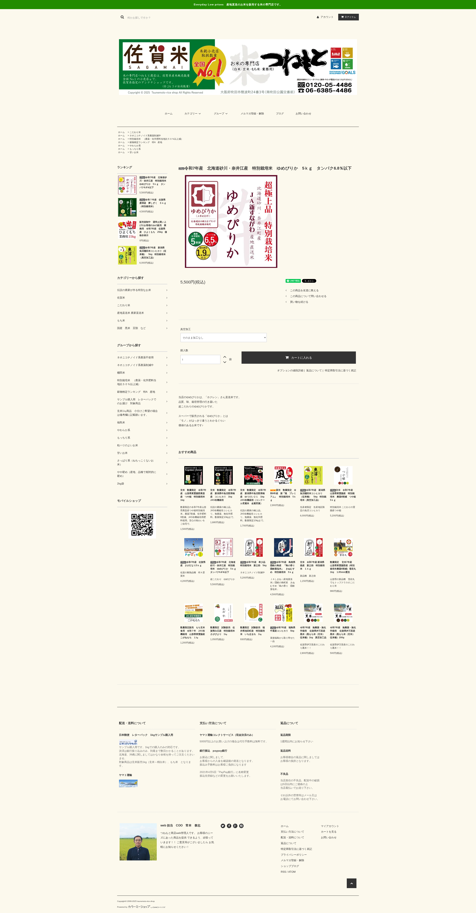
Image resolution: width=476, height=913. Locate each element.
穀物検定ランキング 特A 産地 (146, 142)
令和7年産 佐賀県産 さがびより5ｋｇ (192, 564)
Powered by (122, 907)
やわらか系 (135, 145)
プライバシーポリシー (294, 854)
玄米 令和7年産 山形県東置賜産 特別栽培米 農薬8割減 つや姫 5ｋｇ (343, 495)
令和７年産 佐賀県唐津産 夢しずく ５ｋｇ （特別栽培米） (153, 203)
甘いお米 (134, 152)
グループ (219, 113)
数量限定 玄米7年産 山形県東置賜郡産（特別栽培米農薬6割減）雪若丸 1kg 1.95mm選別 (343, 567)
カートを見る (329, 831)
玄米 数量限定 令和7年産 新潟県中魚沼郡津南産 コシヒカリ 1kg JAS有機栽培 (223, 495)
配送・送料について (292, 837)
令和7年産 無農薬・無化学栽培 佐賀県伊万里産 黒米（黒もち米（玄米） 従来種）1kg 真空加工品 (313, 632)
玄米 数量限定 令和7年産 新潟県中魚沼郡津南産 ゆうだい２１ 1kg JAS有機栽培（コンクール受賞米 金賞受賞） (253, 497)
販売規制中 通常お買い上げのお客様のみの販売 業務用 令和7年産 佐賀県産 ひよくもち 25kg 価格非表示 (153, 229)
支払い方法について (292, 831)
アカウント (327, 16)
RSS (283, 871)
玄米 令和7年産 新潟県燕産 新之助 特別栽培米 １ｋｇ (312, 565)
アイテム (350, 16)
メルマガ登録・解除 (252, 113)
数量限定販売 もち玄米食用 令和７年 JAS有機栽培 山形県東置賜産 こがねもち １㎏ (193, 632)
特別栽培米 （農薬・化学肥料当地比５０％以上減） (156, 139)
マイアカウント (330, 826)
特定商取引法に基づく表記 (340, 370)
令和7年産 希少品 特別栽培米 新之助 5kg (253, 564)
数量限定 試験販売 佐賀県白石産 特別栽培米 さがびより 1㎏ (223, 630)
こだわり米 (135, 132)
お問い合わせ (303, 113)
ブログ (280, 113)
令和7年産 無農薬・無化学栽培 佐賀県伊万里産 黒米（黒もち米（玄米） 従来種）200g (343, 632)
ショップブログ (290, 866)
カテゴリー (190, 113)
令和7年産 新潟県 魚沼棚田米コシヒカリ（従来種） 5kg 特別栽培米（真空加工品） (153, 252)
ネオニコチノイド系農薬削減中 (145, 135)
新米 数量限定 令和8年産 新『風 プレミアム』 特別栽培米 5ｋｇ (283, 495)
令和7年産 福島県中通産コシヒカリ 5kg (282, 629)
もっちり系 (135, 149)
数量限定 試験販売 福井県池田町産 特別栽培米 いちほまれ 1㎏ (252, 630)
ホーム (169, 113)
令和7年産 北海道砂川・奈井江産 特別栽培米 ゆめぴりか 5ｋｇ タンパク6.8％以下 (153, 182)
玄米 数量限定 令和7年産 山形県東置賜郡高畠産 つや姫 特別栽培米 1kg (193, 495)
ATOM (292, 871)
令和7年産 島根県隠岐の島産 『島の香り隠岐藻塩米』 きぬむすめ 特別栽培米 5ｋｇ (282, 567)
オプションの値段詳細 (290, 370)
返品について (314, 370)
